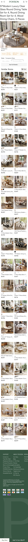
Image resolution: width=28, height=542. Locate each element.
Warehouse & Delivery (18, 469)
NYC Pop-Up (16, 475)
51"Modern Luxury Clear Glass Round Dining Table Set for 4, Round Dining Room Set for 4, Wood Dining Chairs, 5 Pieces (13, 12)
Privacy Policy (6, 467)
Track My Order (7, 459)
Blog (14, 459)
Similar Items (7, 69)
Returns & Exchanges (8, 465)
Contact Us (5, 457)
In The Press (16, 461)
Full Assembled (17, 467)
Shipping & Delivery (8, 461)
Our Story (15, 457)
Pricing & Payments (8, 463)
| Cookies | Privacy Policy (13, 481)
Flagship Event (17, 471)
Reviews (15, 463)
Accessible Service (7, 473)
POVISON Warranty (8, 469)
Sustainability (16, 465)
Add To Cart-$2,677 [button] (19, 540)
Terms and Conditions (15, 481)
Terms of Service (7, 471)
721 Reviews (4, 48)
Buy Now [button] (4, 540)
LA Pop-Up (16, 473)
